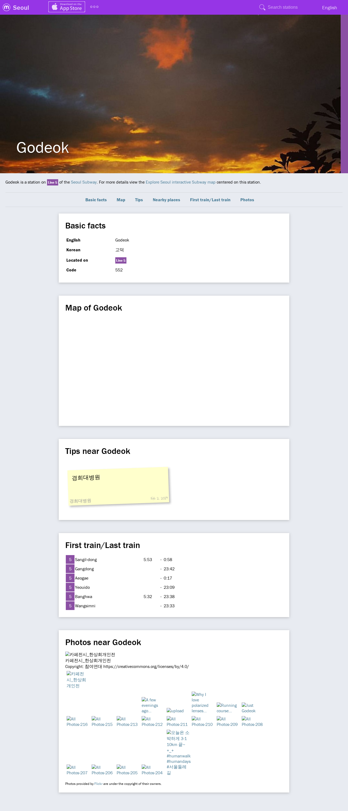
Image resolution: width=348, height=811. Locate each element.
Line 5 (52, 182)
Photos (247, 199)
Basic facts (96, 199)
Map (121, 199)
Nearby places (166, 199)
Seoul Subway (84, 182)
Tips (139, 199)
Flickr (98, 783)
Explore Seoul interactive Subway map (181, 182)
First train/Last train (210, 199)
